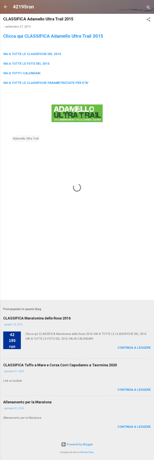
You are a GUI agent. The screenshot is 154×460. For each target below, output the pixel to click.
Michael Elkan (87, 452)
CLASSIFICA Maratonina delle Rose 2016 (37, 318)
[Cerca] (148, 8)
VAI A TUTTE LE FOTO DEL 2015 (26, 63)
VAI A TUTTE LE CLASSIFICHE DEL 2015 (32, 54)
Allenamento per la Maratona (27, 402)
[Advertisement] (77, 265)
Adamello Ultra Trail (25, 138)
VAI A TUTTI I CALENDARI (21, 73)
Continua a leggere (134, 348)
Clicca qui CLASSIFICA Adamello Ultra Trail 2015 (53, 36)
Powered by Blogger (79, 444)
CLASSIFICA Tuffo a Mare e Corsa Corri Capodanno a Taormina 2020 (60, 365)
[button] (148, 20)
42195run (23, 7)
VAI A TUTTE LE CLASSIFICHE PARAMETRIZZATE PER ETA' (46, 83)
